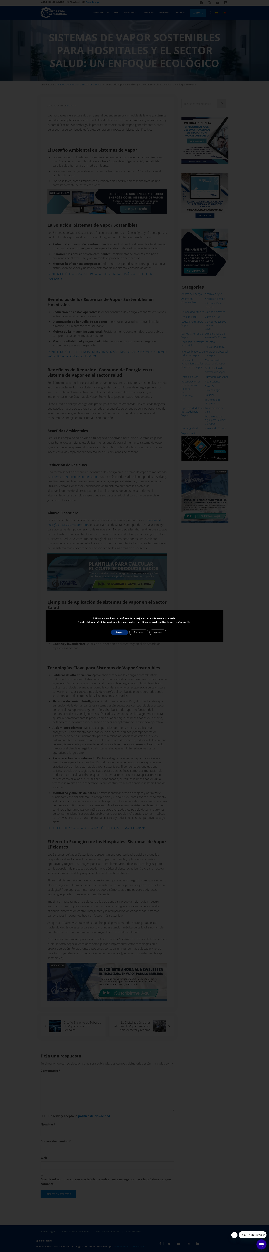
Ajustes (158, 632)
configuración (182, 622)
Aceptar (119, 632)
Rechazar (138, 632)
